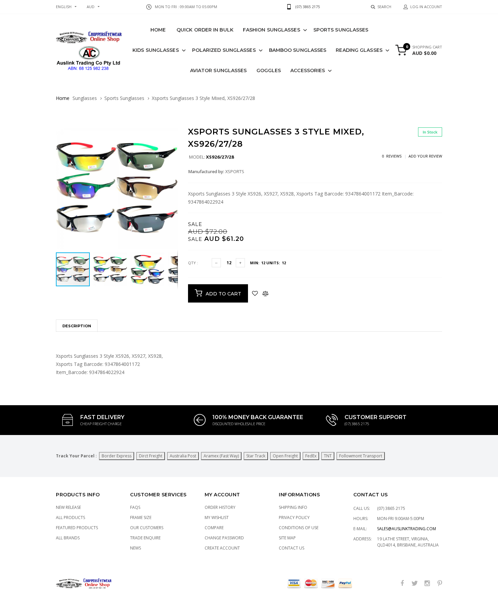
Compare (214, 528)
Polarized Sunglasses (224, 50)
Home (158, 30)
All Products (70, 517)
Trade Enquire (145, 538)
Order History (220, 507)
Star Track (255, 456)
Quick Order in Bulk (205, 30)
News (135, 548)
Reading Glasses (359, 50)
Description (76, 326)
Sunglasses (84, 98)
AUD (91, 6)
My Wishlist (217, 517)
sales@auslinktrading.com (406, 529)
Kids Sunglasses (155, 50)
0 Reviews (391, 156)
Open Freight (285, 456)
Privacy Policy (294, 517)
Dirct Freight (150, 456)
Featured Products (77, 528)
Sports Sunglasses (341, 30)
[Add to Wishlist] (255, 293)
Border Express (116, 456)
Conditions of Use (298, 528)
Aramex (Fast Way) (221, 456)
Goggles (268, 70)
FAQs (135, 507)
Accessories (307, 70)
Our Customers (146, 528)
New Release (68, 507)
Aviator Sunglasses (218, 70)
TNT (328, 456)
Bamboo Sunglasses (298, 50)
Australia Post (183, 456)
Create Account (222, 548)
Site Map (287, 538)
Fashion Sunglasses (271, 30)
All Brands (68, 538)
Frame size (140, 517)
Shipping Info (293, 507)
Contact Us (291, 548)
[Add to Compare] (265, 293)
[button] (171, 133)
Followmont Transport (360, 456)
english (63, 6)
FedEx (310, 456)
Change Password (224, 538)
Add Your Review (425, 156)
